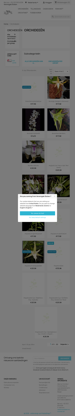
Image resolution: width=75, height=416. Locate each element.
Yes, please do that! (37, 213)
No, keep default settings (37, 217)
